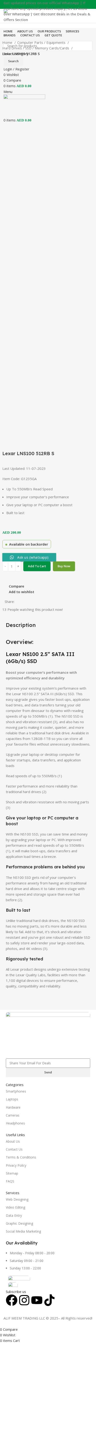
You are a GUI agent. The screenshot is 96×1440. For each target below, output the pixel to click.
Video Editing (15, 1207)
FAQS (10, 1181)
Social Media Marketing (23, 1231)
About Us (13, 1141)
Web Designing (17, 1199)
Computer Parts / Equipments (41, 42)
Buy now (64, 566)
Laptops (12, 1099)
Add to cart (37, 566)
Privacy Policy (16, 1165)
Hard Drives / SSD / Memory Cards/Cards (36, 48)
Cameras (12, 1115)
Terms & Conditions (21, 1157)
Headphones (15, 1123)
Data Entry (14, 1215)
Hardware (13, 1107)
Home (7, 42)
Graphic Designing (19, 1223)
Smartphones (16, 1091)
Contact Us (14, 1149)
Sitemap (12, 1173)
